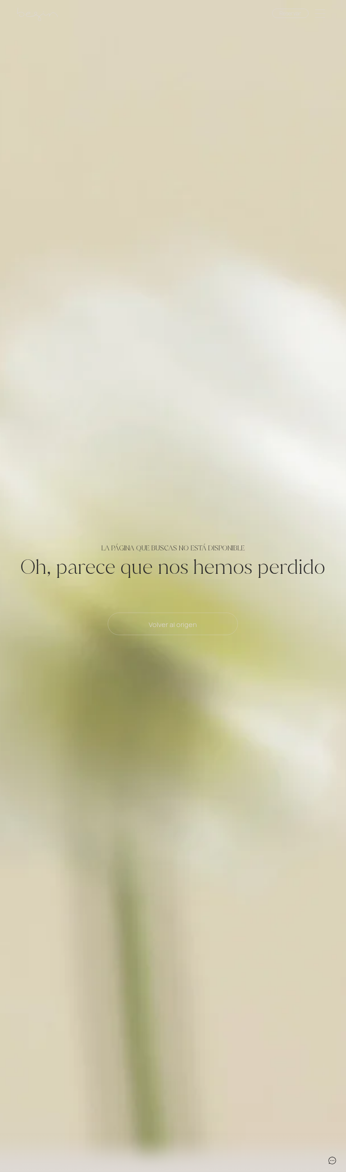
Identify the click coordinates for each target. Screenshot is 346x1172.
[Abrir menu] (320, 14)
